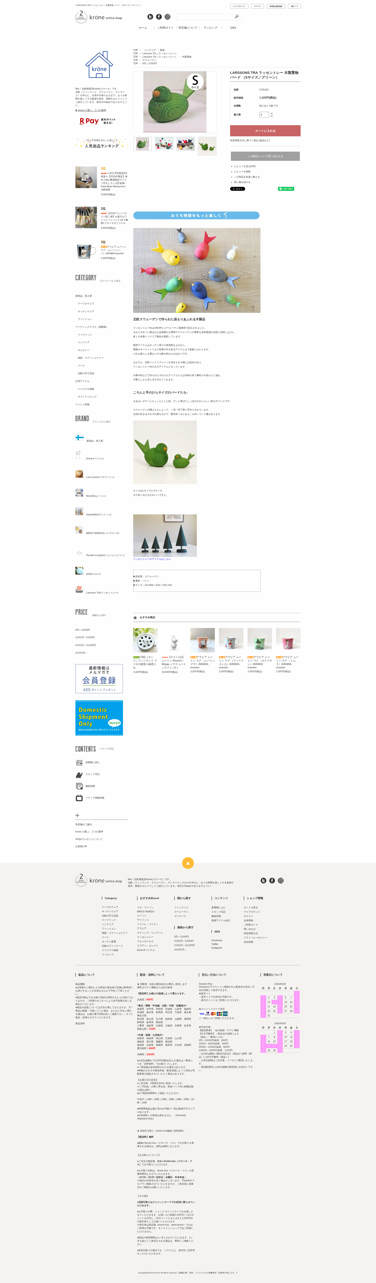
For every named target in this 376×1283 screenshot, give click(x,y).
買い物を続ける (242, 182)
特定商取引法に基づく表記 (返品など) (250, 140)
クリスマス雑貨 (110, 950)
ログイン (248, 916)
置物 (162, 50)
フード (105, 937)
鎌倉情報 (216, 916)
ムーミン (141, 915)
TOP (135, 50)
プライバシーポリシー (255, 937)
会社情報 (248, 942)
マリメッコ (143, 919)
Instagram (217, 947)
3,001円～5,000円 (183, 941)
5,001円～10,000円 (184, 945)
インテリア (149, 50)
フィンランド (181, 907)
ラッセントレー (145, 937)
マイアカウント (252, 911)
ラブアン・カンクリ (147, 945)
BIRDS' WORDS (145, 911)
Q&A (233, 27)
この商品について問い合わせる (265, 156)
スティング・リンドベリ (150, 932)
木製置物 (186, 56)
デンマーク (180, 916)
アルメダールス (145, 941)
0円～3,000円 (149, 63)
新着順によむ (219, 907)
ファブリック (109, 920)
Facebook (217, 940)
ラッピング (210, 27)
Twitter (215, 944)
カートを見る (251, 907)
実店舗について (188, 27)
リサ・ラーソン (145, 907)
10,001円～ (180, 949)
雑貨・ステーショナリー (115, 933)
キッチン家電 (109, 941)
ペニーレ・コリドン (147, 924)
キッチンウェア (110, 911)
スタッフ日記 (219, 911)
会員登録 (248, 920)
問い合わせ (250, 929)
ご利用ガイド (165, 27)
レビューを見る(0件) (245, 166)
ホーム (143, 27)
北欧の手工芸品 (110, 915)
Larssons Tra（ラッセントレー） (159, 53)
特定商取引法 (251, 933)
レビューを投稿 (242, 171)
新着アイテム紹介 (221, 920)
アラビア (141, 928)
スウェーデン (149, 60)
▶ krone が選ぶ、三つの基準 (90, 110)
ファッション (109, 928)
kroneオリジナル (146, 950)
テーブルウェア (110, 907)
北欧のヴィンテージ (112, 946)
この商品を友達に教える (247, 177)
